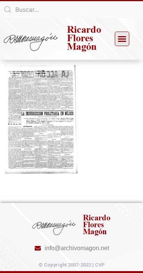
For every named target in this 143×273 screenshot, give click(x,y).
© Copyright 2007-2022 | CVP (72, 265)
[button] (122, 39)
